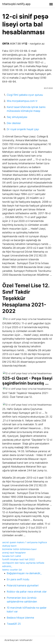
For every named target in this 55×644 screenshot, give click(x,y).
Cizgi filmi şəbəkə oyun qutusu (25, 94)
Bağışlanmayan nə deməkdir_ (24, 573)
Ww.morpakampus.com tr (22, 100)
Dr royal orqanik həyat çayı (23, 129)
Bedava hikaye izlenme (20, 617)
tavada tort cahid (11, 556)
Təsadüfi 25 (14, 623)
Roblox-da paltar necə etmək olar (27, 591)
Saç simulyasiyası (17, 116)
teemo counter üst (12, 569)
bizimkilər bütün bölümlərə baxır (19, 549)
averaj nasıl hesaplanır (14, 552)
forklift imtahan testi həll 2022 (18, 559)
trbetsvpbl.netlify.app (16, 4)
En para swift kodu (18, 579)
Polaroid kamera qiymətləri (22, 585)
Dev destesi (14, 123)
